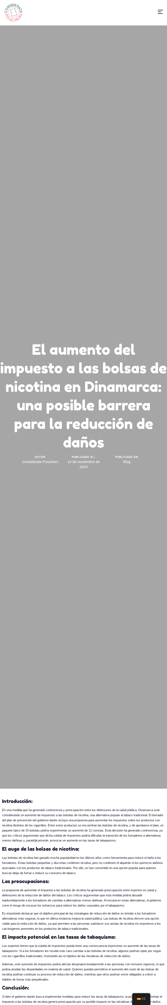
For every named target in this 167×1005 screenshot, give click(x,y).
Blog (127, 462)
